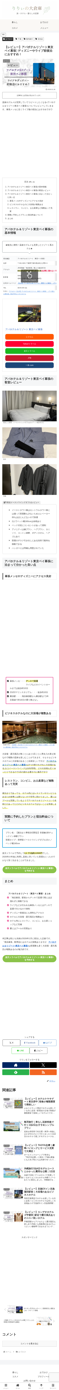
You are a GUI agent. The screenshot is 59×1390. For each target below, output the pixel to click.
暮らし (15, 1372)
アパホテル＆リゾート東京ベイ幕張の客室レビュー (28, 190)
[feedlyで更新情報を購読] (15, 1072)
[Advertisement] (29, 144)
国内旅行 (29, 39)
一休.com (30, 365)
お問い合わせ (29, 1381)
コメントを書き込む (29, 1343)
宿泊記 (40, 39)
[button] (38, 1050)
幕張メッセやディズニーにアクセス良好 (26, 201)
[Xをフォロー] (43, 1065)
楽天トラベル (29, 351)
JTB (29, 358)
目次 (26, 182)
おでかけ (9, 39)
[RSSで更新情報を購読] (43, 1072)
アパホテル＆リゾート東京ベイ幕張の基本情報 (27, 187)
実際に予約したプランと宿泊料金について (25, 215)
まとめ (10, 219)
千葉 (19, 39)
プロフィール (44, 1376)
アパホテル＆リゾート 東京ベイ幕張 (24, 329)
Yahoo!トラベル (29, 344)
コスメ (15, 1376)
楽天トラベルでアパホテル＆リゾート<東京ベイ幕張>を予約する (29, 869)
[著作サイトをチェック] (15, 1065)
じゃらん (29, 337)
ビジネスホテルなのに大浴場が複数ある (26, 204)
